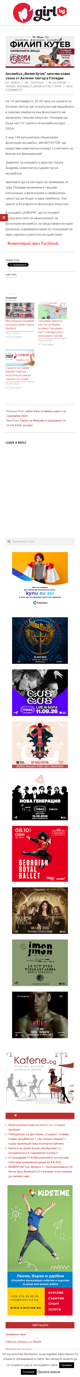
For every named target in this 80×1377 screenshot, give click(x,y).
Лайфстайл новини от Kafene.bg (41, 1116)
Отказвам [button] (28, 1371)
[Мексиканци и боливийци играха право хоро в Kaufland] (20, 311)
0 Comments (14, 89)
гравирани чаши (16, 1334)
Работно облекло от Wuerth (23, 1341)
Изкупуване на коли (18, 1349)
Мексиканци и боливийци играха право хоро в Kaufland (20, 324)
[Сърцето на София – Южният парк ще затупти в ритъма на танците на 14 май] (20, 357)
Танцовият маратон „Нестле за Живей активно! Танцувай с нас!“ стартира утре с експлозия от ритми (51, 328)
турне (57, 86)
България (59, 82)
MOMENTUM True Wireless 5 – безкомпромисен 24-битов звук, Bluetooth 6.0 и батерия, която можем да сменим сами (40, 1171)
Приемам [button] (66, 1365)
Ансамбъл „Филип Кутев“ (34, 86)
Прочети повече (48, 1371)
